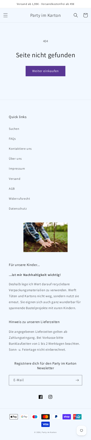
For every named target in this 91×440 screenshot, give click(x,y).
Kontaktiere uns (20, 149)
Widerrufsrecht (19, 199)
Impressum (17, 168)
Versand (14, 179)
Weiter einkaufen (45, 71)
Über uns (15, 159)
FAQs (12, 139)
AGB (12, 189)
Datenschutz (18, 208)
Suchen (14, 129)
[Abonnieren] (77, 380)
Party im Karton (49, 432)
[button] (5, 15)
